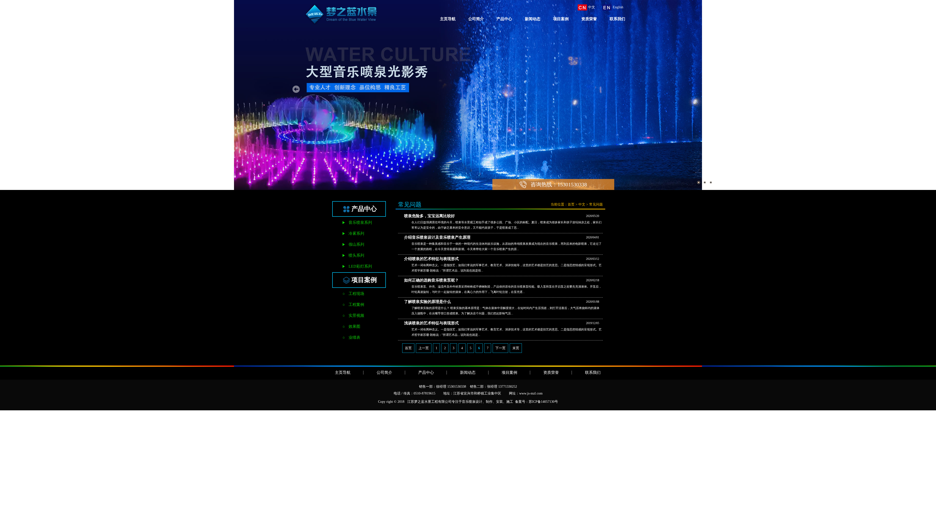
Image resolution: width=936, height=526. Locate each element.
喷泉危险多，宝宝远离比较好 (429, 216)
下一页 (500, 348)
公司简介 (476, 19)
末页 (515, 348)
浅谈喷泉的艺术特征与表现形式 (431, 323)
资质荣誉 (589, 19)
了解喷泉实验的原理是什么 (427, 302)
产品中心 (504, 19)
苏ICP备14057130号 (543, 402)
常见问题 (596, 204)
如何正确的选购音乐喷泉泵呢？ (431, 280)
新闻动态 (532, 19)
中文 (581, 204)
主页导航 (448, 19)
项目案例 (561, 19)
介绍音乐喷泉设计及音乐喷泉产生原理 (437, 237)
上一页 (424, 348)
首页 (571, 204)
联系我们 (617, 19)
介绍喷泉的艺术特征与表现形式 (431, 259)
